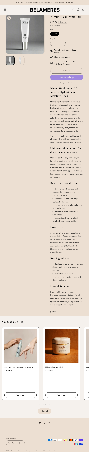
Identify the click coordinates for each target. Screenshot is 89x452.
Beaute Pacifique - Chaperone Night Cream (19, 367)
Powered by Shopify (24, 451)
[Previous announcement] (4, 2)
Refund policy (37, 451)
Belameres (14, 451)
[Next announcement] (84, 2)
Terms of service (59, 451)
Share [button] (54, 312)
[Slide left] (39, 404)
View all (44, 411)
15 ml (56, 34)
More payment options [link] (67, 83)
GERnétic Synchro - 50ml (54, 367)
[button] (4, 9)
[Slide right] (49, 404)
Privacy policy (47, 451)
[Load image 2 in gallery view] (20, 60)
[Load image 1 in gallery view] (10, 60)
